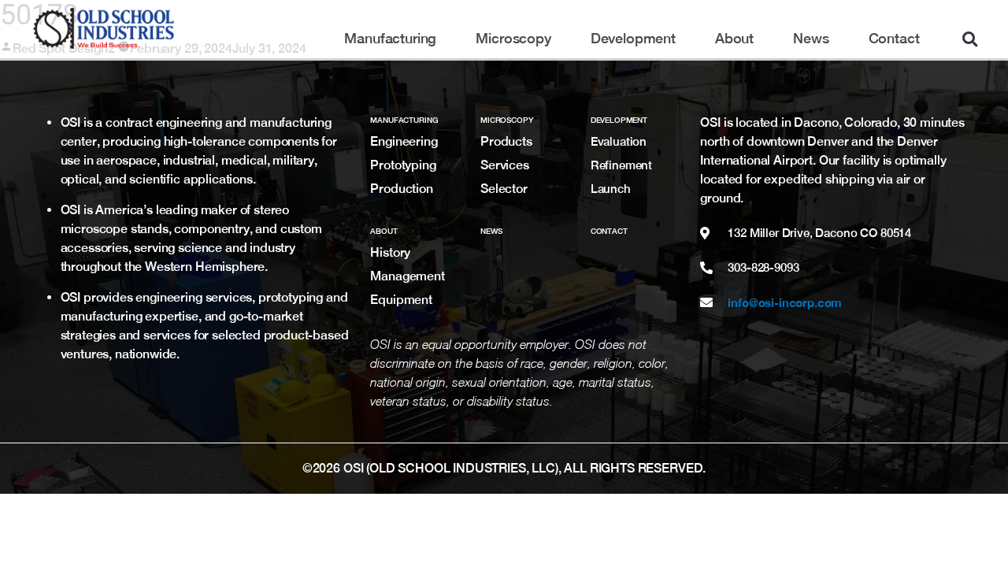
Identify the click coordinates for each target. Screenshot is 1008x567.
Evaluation (619, 141)
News (810, 39)
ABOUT (383, 230)
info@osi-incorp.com (785, 302)
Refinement (622, 165)
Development (633, 39)
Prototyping (402, 165)
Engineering (403, 141)
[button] (969, 39)
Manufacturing (390, 39)
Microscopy (513, 39)
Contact (894, 39)
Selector (504, 188)
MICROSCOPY (506, 119)
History (390, 252)
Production (401, 188)
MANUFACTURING (404, 119)
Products (506, 141)
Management (407, 276)
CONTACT (609, 230)
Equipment (401, 299)
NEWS (491, 230)
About (734, 39)
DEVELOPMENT (619, 119)
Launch (611, 188)
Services (504, 165)
